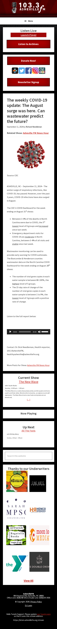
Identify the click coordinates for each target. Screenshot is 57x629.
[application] (28, 331)
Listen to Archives (28, 44)
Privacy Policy (36, 601)
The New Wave (28, 382)
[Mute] (39, 331)
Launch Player (28, 35)
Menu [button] (30, 21)
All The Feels (28, 430)
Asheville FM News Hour (36, 133)
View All (28, 580)
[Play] (10, 331)
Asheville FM (28, 7)
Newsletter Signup (28, 82)
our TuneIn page (44, 614)
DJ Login (28, 605)
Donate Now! (28, 60)
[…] (28, 399)
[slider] (45, 331)
